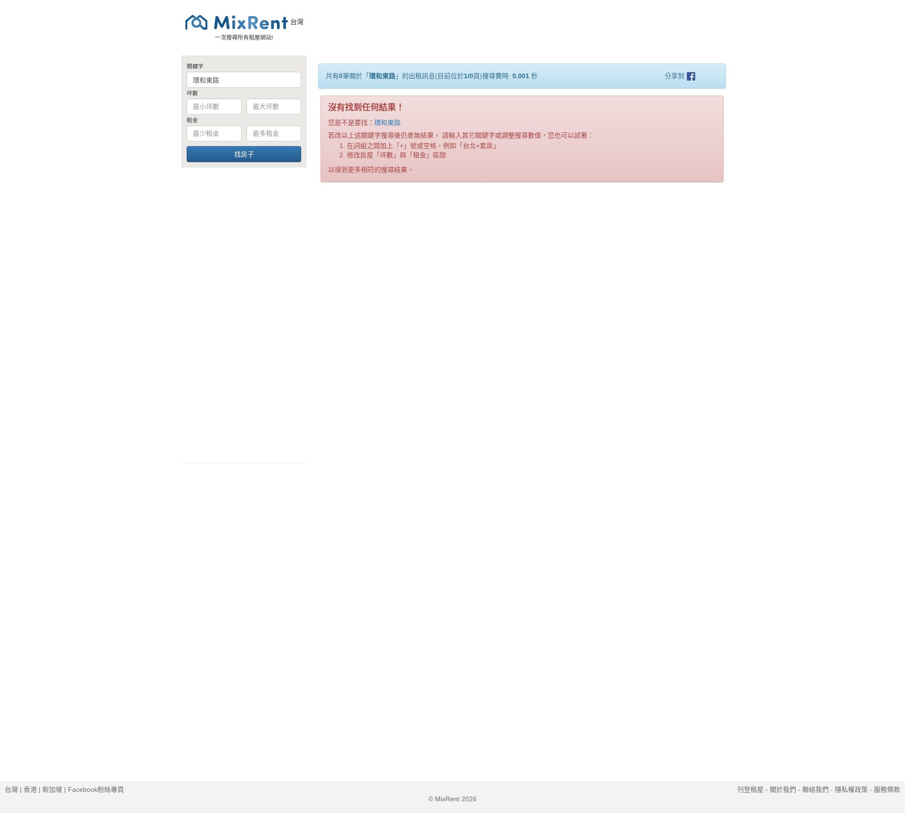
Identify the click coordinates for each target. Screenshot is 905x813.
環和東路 (387, 122)
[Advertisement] (243, 314)
